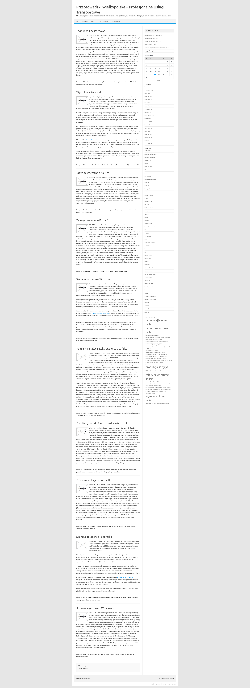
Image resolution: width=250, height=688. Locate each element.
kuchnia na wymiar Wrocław (152, 335)
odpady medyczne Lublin (151, 354)
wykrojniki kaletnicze (89, 528)
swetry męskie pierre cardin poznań (92, 472)
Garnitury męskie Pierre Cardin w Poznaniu (102, 423)
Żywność (147, 312)
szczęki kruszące (158, 385)
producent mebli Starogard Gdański (154, 362)
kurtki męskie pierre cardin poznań (107, 469)
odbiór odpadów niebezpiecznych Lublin (155, 352)
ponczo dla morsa (150, 356)
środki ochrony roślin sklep (163, 403)
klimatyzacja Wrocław (96, 654)
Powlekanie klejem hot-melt (93, 480)
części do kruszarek (150, 317)
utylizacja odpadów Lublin (164, 389)
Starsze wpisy (83, 668)
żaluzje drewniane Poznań (110, 271)
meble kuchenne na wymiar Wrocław (154, 343)
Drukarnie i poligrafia (150, 179)
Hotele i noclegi (87, 164)
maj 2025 (147, 131)
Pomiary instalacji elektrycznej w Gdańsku (101, 348)
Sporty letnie (148, 271)
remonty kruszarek (150, 371)
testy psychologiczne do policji (163, 387)
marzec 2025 (148, 137)
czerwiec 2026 (149, 90)
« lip (158, 80)
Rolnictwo (147, 264)
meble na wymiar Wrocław (152, 346)
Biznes (146, 163)
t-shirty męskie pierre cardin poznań (113, 472)
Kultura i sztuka (149, 207)
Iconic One (154, 684)
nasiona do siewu (160, 348)
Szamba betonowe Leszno (125, 577)
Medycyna (147, 220)
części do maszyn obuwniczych (99, 526)
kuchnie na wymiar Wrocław (152, 337)
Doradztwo (148, 176)
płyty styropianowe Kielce (163, 370)
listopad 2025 (148, 112)
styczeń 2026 (148, 106)
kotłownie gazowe (109, 654)
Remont (147, 261)
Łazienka (147, 214)
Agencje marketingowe (151, 154)
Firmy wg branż (103, 21)
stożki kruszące (149, 385)
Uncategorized (87, 271)
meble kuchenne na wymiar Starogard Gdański (157, 341)
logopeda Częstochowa (96, 84)
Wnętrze (147, 302)
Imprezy (147, 198)
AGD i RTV (147, 151)
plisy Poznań (98, 271)
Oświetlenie (148, 245)
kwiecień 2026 (148, 96)
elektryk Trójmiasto (106, 413)
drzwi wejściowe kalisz (96, 209)
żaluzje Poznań (123, 271)
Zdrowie (147, 305)
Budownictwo (148, 166)
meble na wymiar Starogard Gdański (154, 345)
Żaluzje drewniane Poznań (92, 220)
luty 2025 (147, 140)
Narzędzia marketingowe (152, 226)
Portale (147, 248)
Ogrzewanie (148, 236)
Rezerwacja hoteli (121, 164)
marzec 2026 (148, 99)
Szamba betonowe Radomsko (94, 536)
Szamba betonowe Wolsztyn (93, 279)
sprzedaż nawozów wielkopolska (163, 383)
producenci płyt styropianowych (153, 360)
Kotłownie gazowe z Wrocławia (95, 608)
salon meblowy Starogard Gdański (154, 381)
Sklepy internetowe (88, 469)
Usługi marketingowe (150, 299)
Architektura (148, 160)
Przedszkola (148, 255)
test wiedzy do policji (151, 387)
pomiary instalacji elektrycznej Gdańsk (94, 415)
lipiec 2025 (147, 125)
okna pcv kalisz (122, 209)
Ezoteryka (147, 182)
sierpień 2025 (148, 121)
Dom (92, 21)
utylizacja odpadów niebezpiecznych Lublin (156, 391)
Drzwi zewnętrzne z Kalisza (92, 172)
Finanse (147, 185)
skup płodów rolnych (150, 383)
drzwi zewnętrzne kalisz (110, 209)
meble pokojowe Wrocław (165, 346)
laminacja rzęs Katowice (165, 337)
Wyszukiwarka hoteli (89, 92)
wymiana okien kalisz (86, 212)
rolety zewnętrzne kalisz (157, 376)
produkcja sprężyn (157, 367)
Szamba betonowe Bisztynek (97, 338)
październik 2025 (149, 115)
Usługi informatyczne (150, 296)
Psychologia (148, 258)
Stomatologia (148, 277)
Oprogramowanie (150, 242)
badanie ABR (129, 81)
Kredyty (147, 204)
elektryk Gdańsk (94, 413)
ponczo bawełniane (162, 354)
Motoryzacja (148, 223)
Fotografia (148, 188)
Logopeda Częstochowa (90, 30)
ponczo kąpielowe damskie (160, 356)
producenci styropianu (166, 360)
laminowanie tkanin (124, 526)
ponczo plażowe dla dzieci (160, 358)
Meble (146, 217)
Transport (147, 280)
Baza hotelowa (111, 164)
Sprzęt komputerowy (151, 274)
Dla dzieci (147, 170)
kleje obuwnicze (113, 526)
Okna (84, 209)
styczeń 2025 (148, 144)
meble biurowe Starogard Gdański (154, 339)
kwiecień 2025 (148, 134)
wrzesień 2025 (149, 118)
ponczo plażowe (149, 358)
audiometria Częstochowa (116, 81)
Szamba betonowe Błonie (114, 338)
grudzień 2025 (149, 109)
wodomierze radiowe (151, 393)
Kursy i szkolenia (149, 211)
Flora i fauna (116, 21)
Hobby (146, 192)
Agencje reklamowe (150, 157)
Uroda (146, 290)
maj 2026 (147, 93)
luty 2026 (147, 102)
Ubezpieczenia (149, 283)
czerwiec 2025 (149, 128)
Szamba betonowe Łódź (151, 38)
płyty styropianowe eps (151, 370)
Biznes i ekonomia (82, 21)
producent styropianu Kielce (152, 364)
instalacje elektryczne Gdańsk (120, 413)
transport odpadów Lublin (152, 389)
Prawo (146, 252)
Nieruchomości (149, 230)
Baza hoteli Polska (92, 140)
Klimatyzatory (148, 201)
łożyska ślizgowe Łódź (151, 403)
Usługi (84, 81)
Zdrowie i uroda (149, 309)
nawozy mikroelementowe (152, 350)
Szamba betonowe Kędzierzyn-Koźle (99, 597)
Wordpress (172, 684)
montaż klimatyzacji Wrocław (123, 654)
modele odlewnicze (150, 348)
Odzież (147, 233)
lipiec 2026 (147, 87)
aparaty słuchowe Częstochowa (99, 81)
